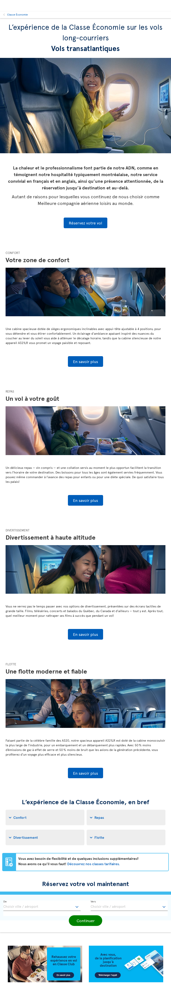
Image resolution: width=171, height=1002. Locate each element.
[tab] (45, 817)
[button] (85, 920)
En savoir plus (85, 361)
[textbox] (42, 905)
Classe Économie (17, 14)
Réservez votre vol (85, 223)
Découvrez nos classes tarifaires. (93, 863)
